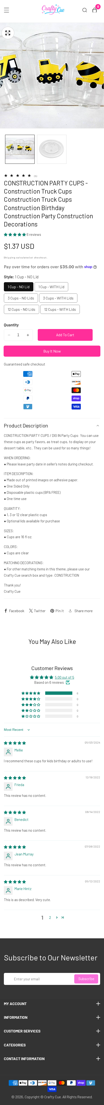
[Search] (84, 10)
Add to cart (65, 335)
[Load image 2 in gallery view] (52, 149)
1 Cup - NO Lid (19, 286)
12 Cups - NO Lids (21, 309)
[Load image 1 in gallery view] (20, 149)
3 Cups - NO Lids (21, 298)
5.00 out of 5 (64, 677)
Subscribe (86, 979)
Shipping (9, 257)
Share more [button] (83, 610)
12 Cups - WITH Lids (60, 309)
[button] (15, 234)
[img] (15, 743)
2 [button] (50, 917)
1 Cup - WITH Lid (51, 286)
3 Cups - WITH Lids (58, 298)
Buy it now (52, 351)
